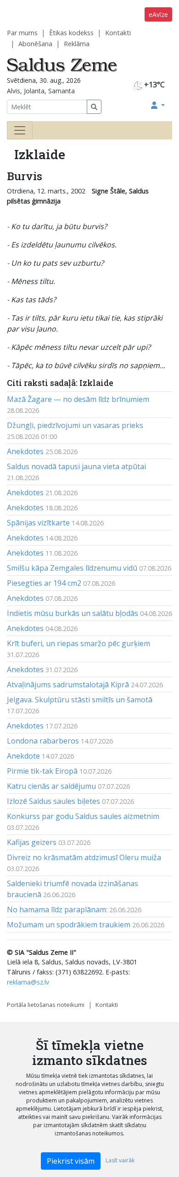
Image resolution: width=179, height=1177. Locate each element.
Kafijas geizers (31, 842)
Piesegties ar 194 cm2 (44, 583)
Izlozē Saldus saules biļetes (53, 801)
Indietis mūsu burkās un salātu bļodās (72, 613)
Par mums (22, 32)
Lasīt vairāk (120, 1160)
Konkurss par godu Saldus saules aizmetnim (83, 816)
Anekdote (23, 756)
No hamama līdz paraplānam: (57, 909)
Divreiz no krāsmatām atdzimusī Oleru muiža (84, 857)
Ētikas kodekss (71, 32)
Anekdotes (25, 451)
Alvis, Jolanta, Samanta (41, 90)
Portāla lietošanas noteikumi (45, 1004)
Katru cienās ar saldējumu (51, 786)
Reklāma (77, 43)
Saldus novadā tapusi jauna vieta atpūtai (76, 466)
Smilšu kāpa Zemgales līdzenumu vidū (72, 568)
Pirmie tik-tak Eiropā (42, 771)
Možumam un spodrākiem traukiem (68, 925)
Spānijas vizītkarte (38, 523)
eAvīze (158, 14)
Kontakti (118, 32)
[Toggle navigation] (20, 130)
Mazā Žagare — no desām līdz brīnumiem (78, 399)
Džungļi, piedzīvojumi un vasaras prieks (75, 425)
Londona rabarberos (43, 741)
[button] (158, 105)
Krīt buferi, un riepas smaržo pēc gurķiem (78, 643)
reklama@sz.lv (28, 982)
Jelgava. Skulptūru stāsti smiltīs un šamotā (79, 700)
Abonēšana (35, 43)
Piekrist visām (71, 1161)
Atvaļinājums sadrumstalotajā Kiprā (68, 684)
